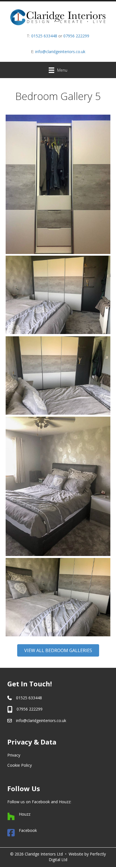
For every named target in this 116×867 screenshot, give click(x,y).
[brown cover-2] (58, 486)
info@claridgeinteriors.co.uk (60, 51)
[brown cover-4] (58, 375)
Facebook (41, 801)
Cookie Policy (19, 765)
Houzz (64, 801)
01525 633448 (44, 35)
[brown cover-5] (58, 295)
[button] (58, 650)
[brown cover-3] (58, 597)
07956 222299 (76, 35)
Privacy (13, 755)
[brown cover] (58, 184)
